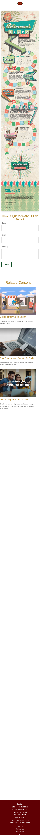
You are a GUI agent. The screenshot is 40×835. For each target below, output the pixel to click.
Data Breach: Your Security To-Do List (18, 358)
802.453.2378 (22, 807)
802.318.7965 (23, 810)
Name (3, 223)
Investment (20, 832)
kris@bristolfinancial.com (20, 822)
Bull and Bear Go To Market (13, 317)
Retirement (20, 829)
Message (5, 247)
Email (3, 235)
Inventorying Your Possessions (14, 399)
